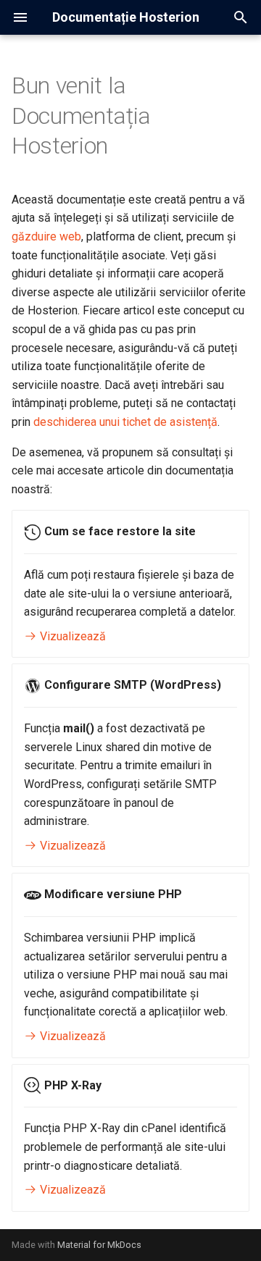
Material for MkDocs (99, 1244)
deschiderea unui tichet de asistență (125, 422)
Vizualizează (71, 636)
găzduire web (46, 236)
